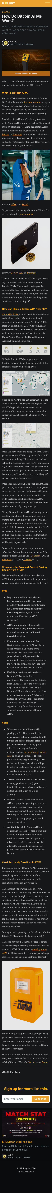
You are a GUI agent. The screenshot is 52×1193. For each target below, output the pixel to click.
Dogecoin (35, 555)
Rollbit (13, 41)
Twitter (45, 1062)
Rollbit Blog (22, 1168)
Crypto (6, 12)
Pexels (25, 204)
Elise (13, 204)
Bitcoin (5, 134)
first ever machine (32, 102)
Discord (31, 1062)
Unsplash (31, 272)
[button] (47, 3)
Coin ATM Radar (10, 314)
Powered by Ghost (26, 1172)
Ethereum (17, 134)
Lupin (10, 1155)
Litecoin (27, 559)
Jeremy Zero (17, 272)
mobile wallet (26, 214)
